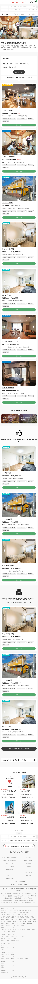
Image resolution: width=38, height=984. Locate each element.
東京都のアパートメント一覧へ (19, 748)
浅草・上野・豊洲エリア (23, 914)
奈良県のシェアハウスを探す (8, 961)
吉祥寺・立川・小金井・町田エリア (9, 910)
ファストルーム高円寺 (8, 156)
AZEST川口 (23, 817)
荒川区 (16, 919)
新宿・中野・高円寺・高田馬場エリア (10, 912)
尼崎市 (7, 958)
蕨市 (9, 931)
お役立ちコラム (9, 869)
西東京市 (8, 925)
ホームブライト (6, 295)
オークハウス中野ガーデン (10, 341)
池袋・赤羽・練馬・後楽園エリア (26, 910)
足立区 (30, 919)
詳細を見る (19, 125)
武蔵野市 (20, 921)
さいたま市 (3, 929)
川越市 (33, 929)
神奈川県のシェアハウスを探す (8, 938)
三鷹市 (24, 921)
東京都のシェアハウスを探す (8, 908)
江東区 (2, 918)
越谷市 (28, 929)
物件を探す (5, 14)
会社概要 (28, 857)
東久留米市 (29, 923)
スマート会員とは (9, 866)
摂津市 (7, 954)
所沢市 (23, 929)
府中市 (29, 921)
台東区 (26, 916)
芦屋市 (26, 958)
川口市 (9, 929)
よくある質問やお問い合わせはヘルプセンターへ (20, 846)
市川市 (2, 936)
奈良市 (2, 963)
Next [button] (34, 96)
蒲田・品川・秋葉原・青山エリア (9, 914)
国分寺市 (23, 923)
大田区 (17, 918)
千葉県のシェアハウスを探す (8, 934)
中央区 (8, 916)
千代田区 (3, 916)
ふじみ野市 (3, 931)
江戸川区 (3, 921)
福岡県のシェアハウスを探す (8, 966)
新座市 (19, 929)
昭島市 (34, 921)
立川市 (14, 921)
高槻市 (12, 954)
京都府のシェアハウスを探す (8, 947)
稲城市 (22, 925)
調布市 (2, 923)
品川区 (7, 918)
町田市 (7, 923)
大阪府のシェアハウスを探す (8, 952)
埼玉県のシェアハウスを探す (8, 928)
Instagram (19, 884)
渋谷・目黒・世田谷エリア (26, 912)
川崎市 (7, 940)
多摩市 (2, 925)
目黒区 (12, 918)
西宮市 (21, 958)
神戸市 (12, 958)
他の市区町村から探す (17, 14)
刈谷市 (2, 945)
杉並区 (9, 419)
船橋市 (7, 936)
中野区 (32, 918)
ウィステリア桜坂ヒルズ (8, 791)
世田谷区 (22, 918)
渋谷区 (27, 918)
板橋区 (20, 919)
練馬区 (25, 919)
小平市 (13, 925)
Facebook (12, 884)
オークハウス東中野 (8, 387)
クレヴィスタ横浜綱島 (7, 817)
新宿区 (27, 419)
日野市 (18, 923)
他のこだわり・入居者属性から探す (14, 760)
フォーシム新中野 (7, 202)
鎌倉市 (18, 940)
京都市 (2, 949)
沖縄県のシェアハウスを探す (8, 970)
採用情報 (28, 875)
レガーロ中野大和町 (8, 249)
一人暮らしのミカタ (9, 878)
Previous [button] (4, 96)
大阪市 (2, 954)
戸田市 (14, 929)
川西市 (17, 958)
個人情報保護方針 (28, 860)
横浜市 (2, 940)
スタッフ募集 (9, 863)
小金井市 (13, 923)
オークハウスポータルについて (9, 857)
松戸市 (17, 936)
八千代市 (22, 936)
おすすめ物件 (31, 14)
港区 (13, 916)
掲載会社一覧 (28, 872)
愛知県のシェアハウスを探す (8, 943)
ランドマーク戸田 (7, 110)
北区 (12, 919)
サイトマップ (9, 872)
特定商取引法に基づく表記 (9, 860)
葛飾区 (34, 919)
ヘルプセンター (28, 863)
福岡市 (2, 967)
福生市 (18, 925)
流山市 (12, 936)
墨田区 (31, 916)
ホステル (9, 875)
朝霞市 (13, 931)
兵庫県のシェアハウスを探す (8, 957)
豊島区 (7, 919)
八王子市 (9, 921)
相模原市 (13, 940)
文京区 (21, 916)
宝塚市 (2, 958)
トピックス (28, 866)
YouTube (26, 884)
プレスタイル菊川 (25, 791)
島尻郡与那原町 (4, 972)
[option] (19, 96)
